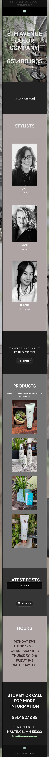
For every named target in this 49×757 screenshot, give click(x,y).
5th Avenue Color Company (24, 3)
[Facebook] (24, 748)
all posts (26, 603)
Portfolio (26, 361)
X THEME (31, 753)
